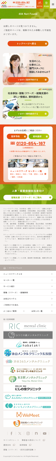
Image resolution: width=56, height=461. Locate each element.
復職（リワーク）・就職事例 (15, 292)
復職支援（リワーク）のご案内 (26, 197)
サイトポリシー (10, 440)
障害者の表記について (31, 440)
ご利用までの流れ (10, 305)
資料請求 (37, 136)
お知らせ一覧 (37, 311)
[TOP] (4, 268)
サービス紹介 (9, 286)
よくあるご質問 (10, 311)
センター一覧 (9, 280)
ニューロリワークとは (12, 274)
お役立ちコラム (10, 298)
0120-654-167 (23, 2)
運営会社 (7, 445)
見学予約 (15, 136)
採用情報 (23, 445)
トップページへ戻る (26, 43)
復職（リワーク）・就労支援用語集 (18, 449)
